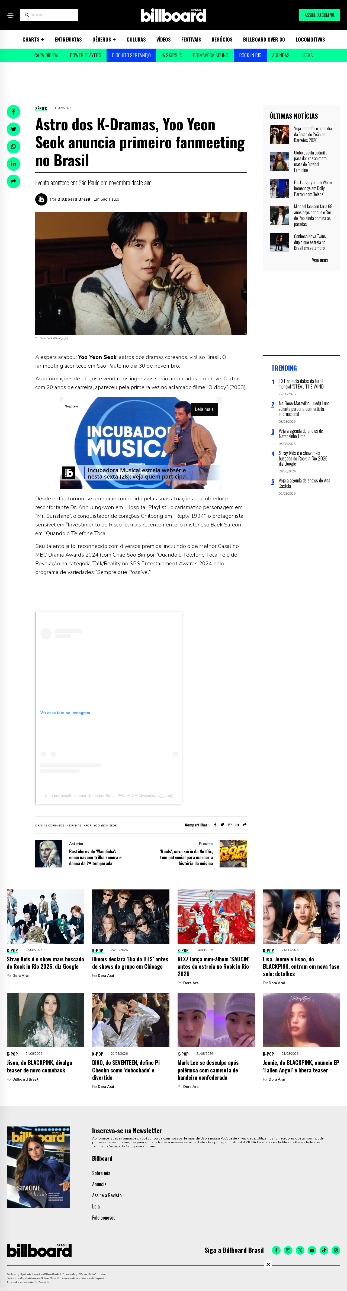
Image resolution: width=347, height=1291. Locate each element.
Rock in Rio (250, 55)
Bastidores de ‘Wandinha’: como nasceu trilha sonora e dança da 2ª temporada (95, 857)
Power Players (85, 55)
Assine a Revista (107, 1195)
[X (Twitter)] (300, 1250)
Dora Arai (20, 975)
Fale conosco (103, 1217)
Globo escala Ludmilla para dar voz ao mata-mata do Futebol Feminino (311, 161)
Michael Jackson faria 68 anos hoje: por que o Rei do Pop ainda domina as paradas (313, 215)
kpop (87, 825)
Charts (31, 39)
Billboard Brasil (74, 199)
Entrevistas (68, 39)
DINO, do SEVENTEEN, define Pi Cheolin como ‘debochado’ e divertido (126, 1069)
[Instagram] (288, 1250)
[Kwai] (336, 1250)
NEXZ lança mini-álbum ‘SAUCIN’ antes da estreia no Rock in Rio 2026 (213, 966)
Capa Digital (46, 55)
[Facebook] (276, 1250)
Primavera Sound (210, 55)
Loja (96, 1206)
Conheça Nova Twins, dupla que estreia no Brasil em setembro (310, 242)
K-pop (12, 950)
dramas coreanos (49, 825)
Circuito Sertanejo (131, 55)
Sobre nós (101, 1172)
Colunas (136, 39)
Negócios (222, 39)
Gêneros (101, 39)
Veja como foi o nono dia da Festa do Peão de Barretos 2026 (313, 134)
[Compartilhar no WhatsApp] (13, 146)
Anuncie (99, 1184)
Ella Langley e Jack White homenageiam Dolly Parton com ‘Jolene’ (313, 188)
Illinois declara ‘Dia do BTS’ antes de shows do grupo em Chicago (130, 962)
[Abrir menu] (10, 15)
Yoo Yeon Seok (105, 825)
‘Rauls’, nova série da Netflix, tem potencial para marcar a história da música (186, 857)
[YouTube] (312, 1250)
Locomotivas (310, 39)
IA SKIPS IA (172, 55)
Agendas (281, 55)
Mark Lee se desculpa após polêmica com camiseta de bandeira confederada (208, 1069)
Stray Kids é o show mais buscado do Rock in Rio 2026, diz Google (45, 962)
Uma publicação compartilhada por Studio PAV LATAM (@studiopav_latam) (109, 795)
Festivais (191, 39)
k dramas (74, 825)
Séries (41, 108)
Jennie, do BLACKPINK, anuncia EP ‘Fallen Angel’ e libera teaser (301, 1066)
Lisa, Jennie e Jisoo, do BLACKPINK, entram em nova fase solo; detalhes (301, 966)
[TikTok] (324, 1250)
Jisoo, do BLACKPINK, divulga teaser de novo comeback (39, 1066)
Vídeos (163, 39)
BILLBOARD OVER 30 (264, 39)
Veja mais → (322, 260)
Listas (306, 55)
